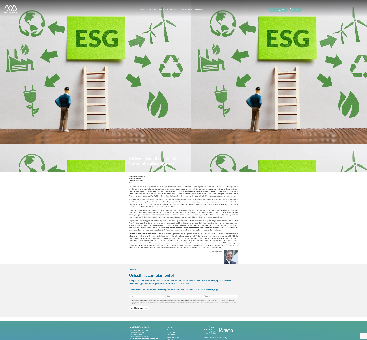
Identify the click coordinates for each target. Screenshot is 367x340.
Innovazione (174, 10)
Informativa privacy (209, 338)
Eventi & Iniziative (186, 10)
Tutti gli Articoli (199, 10)
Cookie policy (222, 338)
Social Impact (163, 10)
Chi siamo (142, 10)
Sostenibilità (151, 10)
